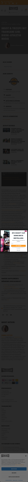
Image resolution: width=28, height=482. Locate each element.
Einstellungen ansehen (14, 476)
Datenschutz (15, 480)
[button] (26, 456)
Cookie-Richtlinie (8, 480)
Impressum (20, 480)
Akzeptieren (14, 469)
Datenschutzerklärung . (19, 464)
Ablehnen (14, 472)
